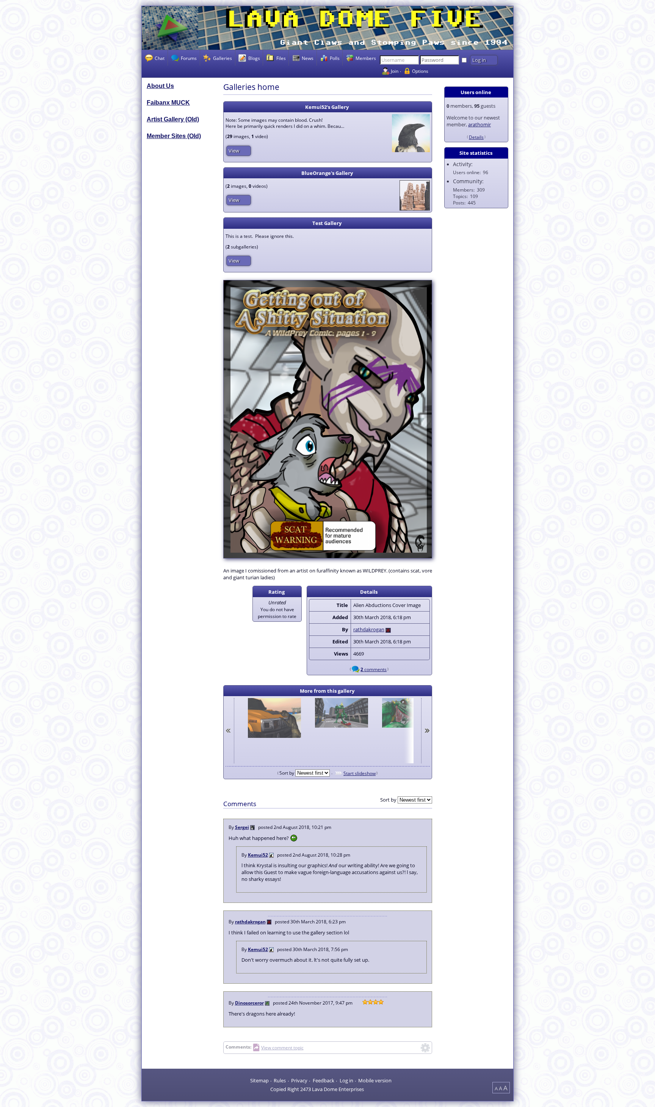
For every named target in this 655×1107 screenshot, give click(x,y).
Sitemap (259, 1080)
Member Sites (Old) (174, 136)
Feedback (323, 1080)
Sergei (242, 827)
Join (394, 71)
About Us (160, 86)
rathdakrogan (368, 629)
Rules (280, 1080)
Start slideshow (359, 773)
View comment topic (282, 1047)
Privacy (299, 1080)
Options (420, 71)
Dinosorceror (249, 1003)
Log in (346, 1080)
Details (476, 137)
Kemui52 (258, 855)
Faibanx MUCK (168, 102)
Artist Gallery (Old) (173, 119)
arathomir (479, 124)
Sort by (287, 773)
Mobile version (375, 1080)
